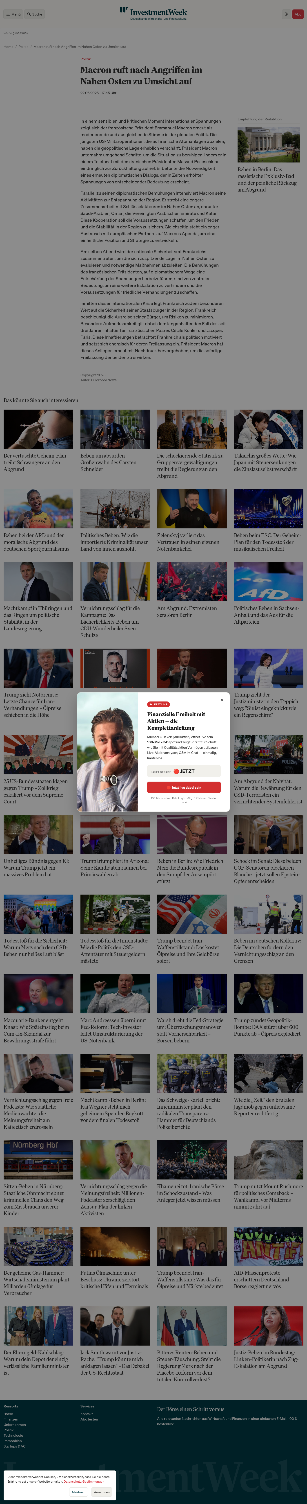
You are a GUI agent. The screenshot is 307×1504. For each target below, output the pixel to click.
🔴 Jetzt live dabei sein (184, 787)
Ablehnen (78, 1492)
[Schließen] (222, 700)
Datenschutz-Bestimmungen (84, 1481)
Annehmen (102, 1492)
